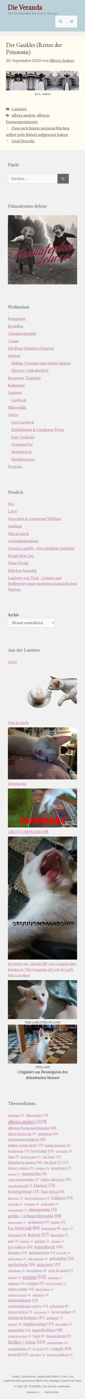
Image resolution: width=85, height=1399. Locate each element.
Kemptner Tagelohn (24, 378)
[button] (60, 21)
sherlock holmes (26, 1317)
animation (48, 1134)
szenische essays (19, 1336)
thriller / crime (26, 1342)
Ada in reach (18, 533)
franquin (32, 1204)
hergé (67, 1228)
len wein (63, 1252)
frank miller (15, 1204)
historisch (17, 1235)
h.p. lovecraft (24, 1228)
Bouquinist (17, 318)
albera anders (23, 115)
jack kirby (42, 1241)
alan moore (37, 1115)
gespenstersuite (17, 1210)
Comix (13, 341)
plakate (14, 1277)
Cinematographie (22, 333)
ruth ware (40, 1295)
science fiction (20, 1312)
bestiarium (18, 1151)
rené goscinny (56, 1283)
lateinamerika (42, 1253)
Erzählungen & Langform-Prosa (37, 429)
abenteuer (16, 1115)
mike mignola (38, 1259)
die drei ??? (56, 1162)
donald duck (61, 1168)
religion (35, 1283)
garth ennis (49, 1204)
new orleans (36, 1270)
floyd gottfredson (37, 1198)
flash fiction (52, 1192)
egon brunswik (20, 1186)
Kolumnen (16, 385)
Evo (11, 504)
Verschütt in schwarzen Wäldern (34, 519)
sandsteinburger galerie (28, 1306)
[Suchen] (63, 179)
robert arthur (21, 1289)
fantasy (44, 1185)
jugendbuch (48, 1247)
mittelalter (61, 1258)
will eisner (37, 1354)
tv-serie (41, 1349)
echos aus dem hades (23, 1179)
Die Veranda (25, 7)
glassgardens (43, 1209)
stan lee (14, 1324)
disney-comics (21, 1168)
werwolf (18, 1354)
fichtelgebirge (23, 1191)
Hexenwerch (21, 452)
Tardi (38, 1336)
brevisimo (42, 1151)
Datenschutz (51, 1392)
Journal (14, 355)
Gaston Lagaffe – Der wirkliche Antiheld (41, 548)
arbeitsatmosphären (26, 1139)
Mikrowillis (17, 407)
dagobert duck (31, 1157)
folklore (62, 1197)
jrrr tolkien (20, 1247)
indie (13, 1241)
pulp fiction (55, 1277)
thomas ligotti (58, 1336)
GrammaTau (22, 444)
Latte (12, 511)
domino (42, 1168)
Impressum (32, 1392)
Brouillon (15, 326)
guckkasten (38, 1222)
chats (13, 1157)
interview (26, 1241)
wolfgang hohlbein (60, 1354)
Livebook (18, 400)
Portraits (15, 466)
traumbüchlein (19, 1349)
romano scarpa (19, 1295)
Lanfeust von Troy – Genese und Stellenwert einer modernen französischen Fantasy (42, 584)
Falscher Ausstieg (22, 570)
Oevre (13, 415)
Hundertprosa (23, 459)
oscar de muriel (60, 1270)
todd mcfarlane (57, 1342)
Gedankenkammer (23, 541)
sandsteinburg (23, 1300)
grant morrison (17, 1222)
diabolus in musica (25, 1162)
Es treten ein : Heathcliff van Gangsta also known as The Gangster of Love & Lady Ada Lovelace (42, 970)
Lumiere (19, 109)
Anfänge (15, 526)
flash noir (15, 1198)
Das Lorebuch (22, 422)
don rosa (14, 1174)
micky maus (17, 1259)
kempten (17, 1253)
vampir (60, 1348)
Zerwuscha (17, 783)
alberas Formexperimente (32, 1128)
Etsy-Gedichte (23, 437)
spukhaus (54, 1318)
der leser (51, 1157)
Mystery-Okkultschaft (30, 370)
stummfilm (19, 1330)
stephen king (38, 1323)
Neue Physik (18, 563)
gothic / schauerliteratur (34, 1216)
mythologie (21, 1264)
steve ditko (63, 1324)
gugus (58, 1222)
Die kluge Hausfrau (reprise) (31, 348)
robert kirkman (44, 1289)
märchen (48, 1264)
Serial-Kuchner (63, 1312)
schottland (59, 1306)
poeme (34, 1277)
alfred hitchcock (22, 1134)
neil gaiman (16, 1270)
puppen (16, 1283)
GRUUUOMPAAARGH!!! (28, 832)
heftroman (50, 1228)
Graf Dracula (23, 141)
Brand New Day (21, 556)
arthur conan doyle (25, 1145)
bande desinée (57, 1145)
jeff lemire (57, 1241)
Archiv (13, 615)
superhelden (47, 1330)
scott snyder (41, 1312)
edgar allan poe (56, 1179)
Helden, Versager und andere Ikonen (41, 363)
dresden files (34, 1174)
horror (38, 1234)
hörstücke (59, 1235)
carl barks (63, 1151)
